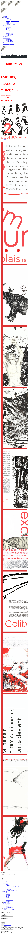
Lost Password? (7, 925)
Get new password (4, 931)
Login (2, 925)
